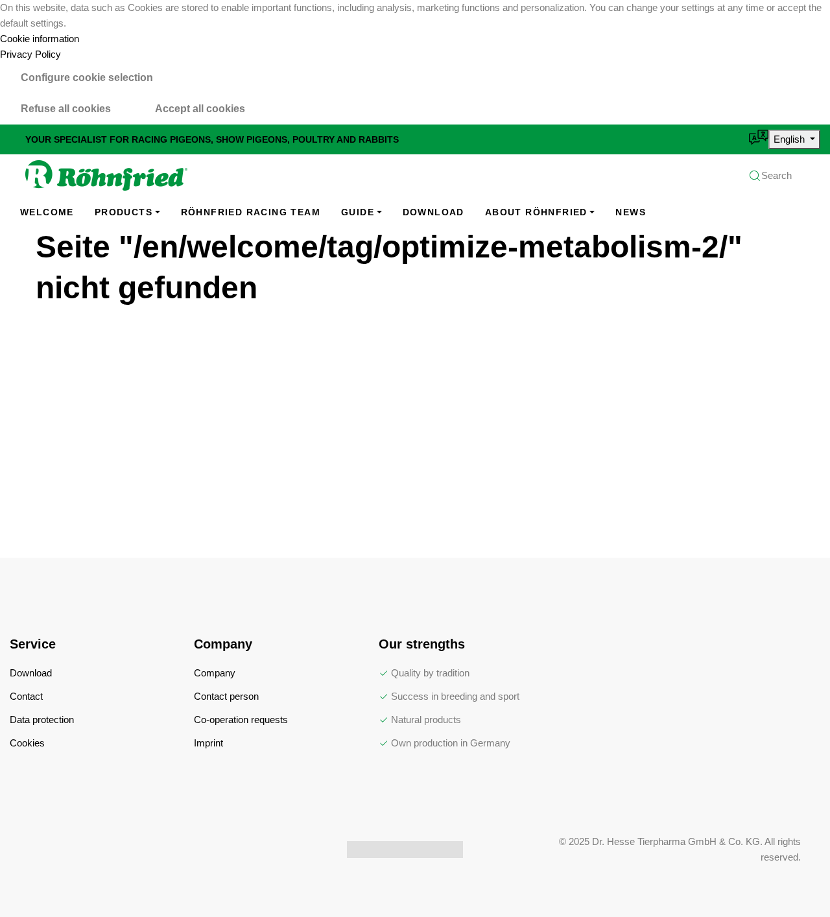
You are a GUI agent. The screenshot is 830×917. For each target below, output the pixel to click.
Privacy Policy (30, 54)
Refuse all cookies (66, 108)
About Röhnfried (536, 212)
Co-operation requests (241, 719)
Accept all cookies (200, 108)
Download (433, 212)
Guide (357, 212)
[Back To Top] (793, 880)
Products (123, 212)
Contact (26, 696)
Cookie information (39, 38)
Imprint (208, 742)
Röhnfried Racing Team (250, 212)
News (630, 212)
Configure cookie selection (87, 77)
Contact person (226, 696)
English (790, 139)
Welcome (47, 212)
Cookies (27, 742)
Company (214, 672)
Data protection (42, 719)
